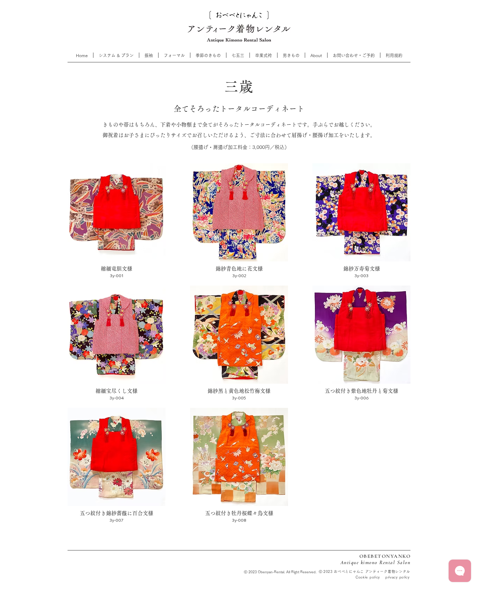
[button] (237, 55)
